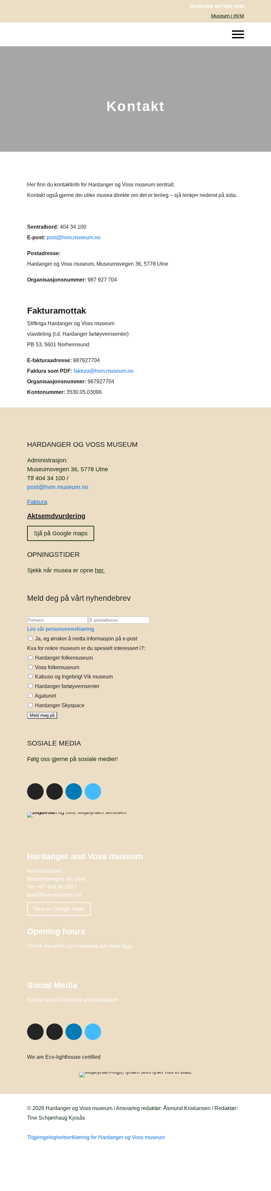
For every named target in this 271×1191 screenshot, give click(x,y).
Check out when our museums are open (80, 946)
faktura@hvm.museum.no (104, 371)
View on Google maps (59, 909)
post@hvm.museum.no (73, 237)
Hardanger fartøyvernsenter (66, 686)
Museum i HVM (227, 16)
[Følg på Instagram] (54, 791)
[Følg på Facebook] (35, 791)
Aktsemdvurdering (56, 515)
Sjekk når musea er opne (66, 570)
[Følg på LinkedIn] (73, 791)
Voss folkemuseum (56, 667)
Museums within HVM (217, 6)
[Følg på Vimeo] (93, 791)
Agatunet (45, 696)
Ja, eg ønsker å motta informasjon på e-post (85, 638)
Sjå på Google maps (61, 533)
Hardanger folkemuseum (63, 658)
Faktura (37, 502)
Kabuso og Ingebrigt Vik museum (73, 676)
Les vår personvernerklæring (60, 629)
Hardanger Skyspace (59, 705)
